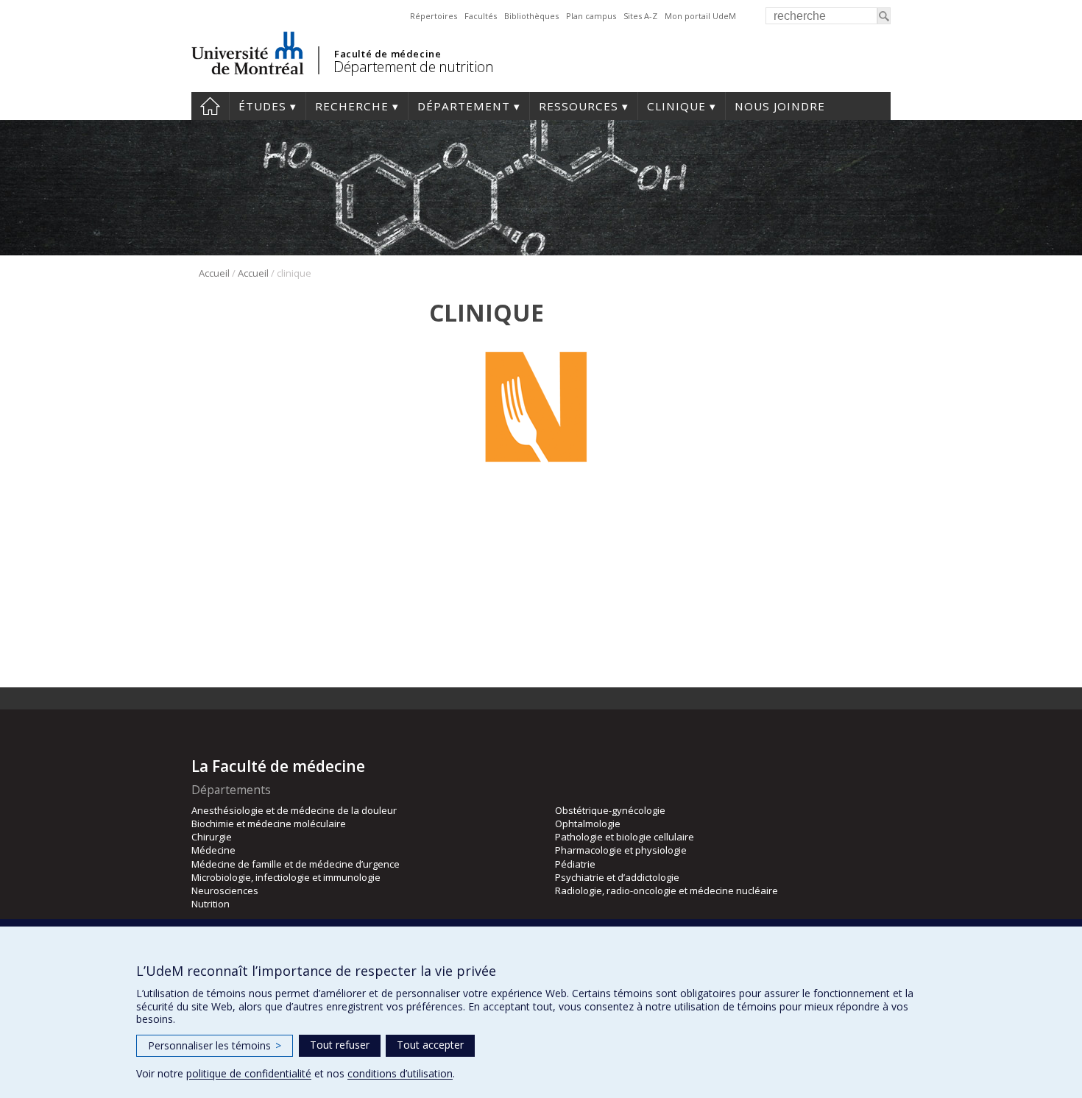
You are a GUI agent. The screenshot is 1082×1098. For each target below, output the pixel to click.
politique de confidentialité (248, 1073)
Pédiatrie (575, 864)
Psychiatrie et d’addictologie (617, 877)
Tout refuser (339, 1045)
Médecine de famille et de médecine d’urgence (295, 864)
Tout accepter (430, 1045)
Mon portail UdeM (700, 15)
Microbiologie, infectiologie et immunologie (286, 877)
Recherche (352, 106)
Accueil (210, 106)
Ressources (578, 106)
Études (262, 106)
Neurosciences (224, 890)
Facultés (480, 15)
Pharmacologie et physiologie (621, 850)
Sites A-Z (640, 15)
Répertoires (433, 15)
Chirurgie (211, 836)
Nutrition (210, 903)
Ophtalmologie (587, 823)
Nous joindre (780, 106)
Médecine (213, 850)
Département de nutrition (413, 67)
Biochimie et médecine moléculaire (268, 823)
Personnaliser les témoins (214, 1045)
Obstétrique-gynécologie (610, 810)
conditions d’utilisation (400, 1073)
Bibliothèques (531, 15)
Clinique (676, 106)
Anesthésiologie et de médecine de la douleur (294, 810)
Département (463, 106)
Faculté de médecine (387, 53)
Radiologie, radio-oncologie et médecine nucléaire (666, 890)
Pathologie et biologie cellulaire (624, 836)
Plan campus (591, 15)
